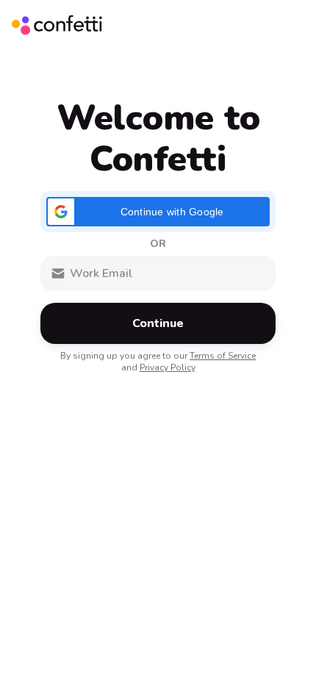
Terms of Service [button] (223, 356)
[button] (158, 211)
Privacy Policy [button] (167, 367)
